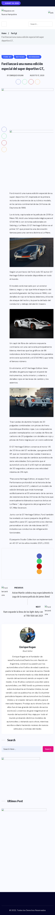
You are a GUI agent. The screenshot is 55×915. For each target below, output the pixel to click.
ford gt (14, 33)
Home (4, 33)
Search (48, 749)
